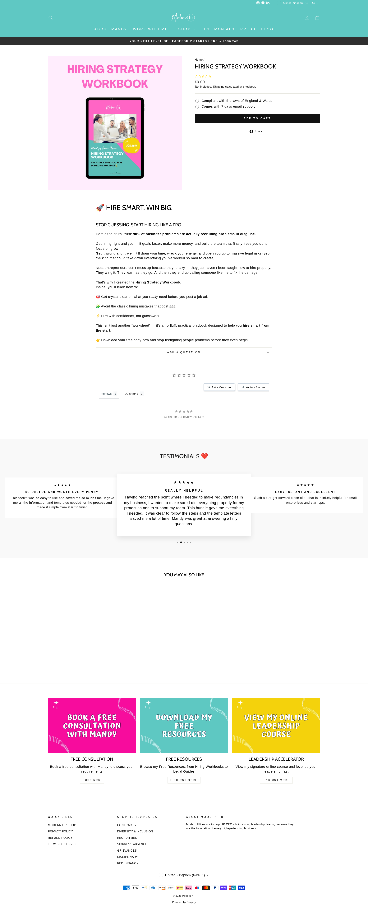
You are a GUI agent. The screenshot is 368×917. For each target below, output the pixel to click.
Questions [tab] (131, 393)
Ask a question (184, 352)
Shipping (218, 86)
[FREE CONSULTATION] (92, 725)
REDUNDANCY (128, 863)
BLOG (267, 29)
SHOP (185, 29)
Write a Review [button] (255, 387)
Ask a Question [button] (221, 387)
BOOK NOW (92, 780)
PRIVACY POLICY (60, 831)
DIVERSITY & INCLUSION (135, 831)
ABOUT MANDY (110, 29)
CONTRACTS (126, 825)
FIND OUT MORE (184, 780)
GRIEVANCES (127, 850)
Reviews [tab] (106, 393)
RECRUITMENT (128, 837)
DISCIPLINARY (127, 857)
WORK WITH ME (151, 29)
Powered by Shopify (184, 902)
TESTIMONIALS (218, 29)
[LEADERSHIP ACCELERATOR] (276, 725)
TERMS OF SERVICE (63, 844)
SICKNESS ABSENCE (132, 844)
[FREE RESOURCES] (184, 725)
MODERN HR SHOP (62, 825)
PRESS (247, 29)
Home (199, 59)
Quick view (80, 646)
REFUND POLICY (60, 837)
